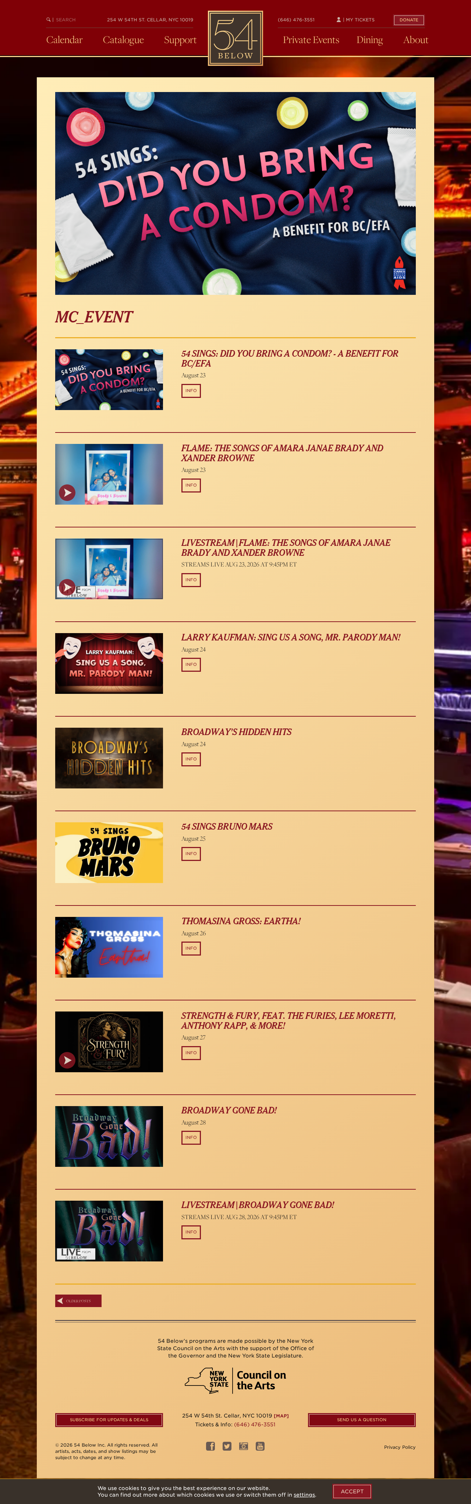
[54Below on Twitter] (227, 1448)
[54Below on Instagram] (243, 1448)
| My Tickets (358, 19)
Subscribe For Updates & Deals (109, 1419)
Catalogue (123, 39)
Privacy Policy (400, 1447)
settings (304, 1495)
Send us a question (361, 1419)
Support (180, 39)
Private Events (311, 39)
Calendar (64, 39)
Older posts (78, 1300)
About (416, 39)
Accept (352, 1491)
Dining (370, 39)
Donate (409, 19)
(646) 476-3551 (296, 19)
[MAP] (281, 1416)
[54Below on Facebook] (210, 1448)
